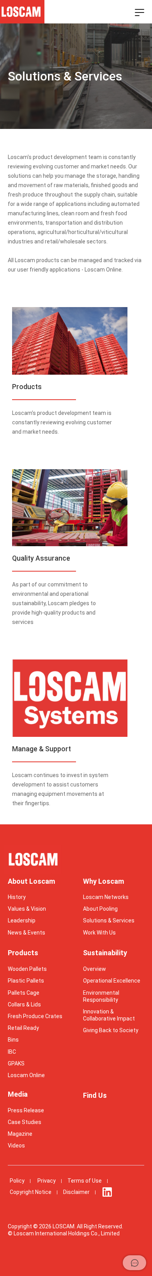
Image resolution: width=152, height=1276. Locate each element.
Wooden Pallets (27, 969)
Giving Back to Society (110, 1030)
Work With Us (99, 932)
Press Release (26, 1110)
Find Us (95, 1095)
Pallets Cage (23, 993)
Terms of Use (84, 1181)
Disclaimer (76, 1192)
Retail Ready (23, 1028)
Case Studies (24, 1122)
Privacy (46, 1181)
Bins (13, 1040)
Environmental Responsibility (101, 996)
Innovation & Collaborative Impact (109, 1015)
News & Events (26, 932)
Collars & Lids (24, 1004)
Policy (17, 1181)
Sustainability (105, 953)
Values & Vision (27, 909)
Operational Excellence (111, 981)
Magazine (20, 1134)
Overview (94, 969)
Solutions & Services (108, 920)
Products (23, 953)
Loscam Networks (106, 897)
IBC (12, 1052)
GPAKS (16, 1063)
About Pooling (100, 909)
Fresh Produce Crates (35, 1016)
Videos (16, 1145)
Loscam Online (26, 1075)
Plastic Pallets (26, 981)
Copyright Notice (30, 1192)
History (17, 897)
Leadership (21, 920)
